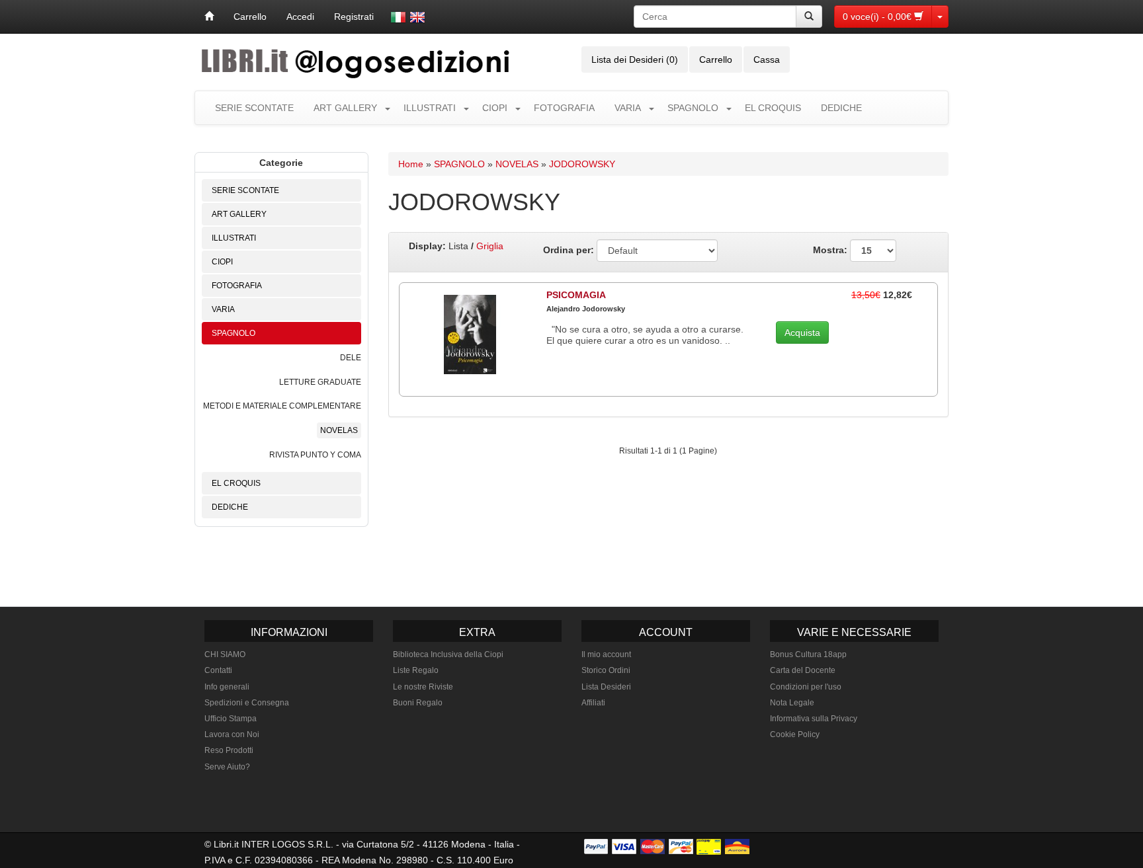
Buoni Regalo (418, 702)
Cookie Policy (795, 734)
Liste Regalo (416, 670)
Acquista (802, 332)
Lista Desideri (606, 686)
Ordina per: (568, 250)
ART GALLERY (345, 107)
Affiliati (593, 702)
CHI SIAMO (224, 654)
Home (410, 164)
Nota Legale (792, 702)
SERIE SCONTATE (254, 107)
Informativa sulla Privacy (813, 718)
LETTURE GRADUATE (320, 382)
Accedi (300, 16)
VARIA (627, 107)
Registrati (354, 16)
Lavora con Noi (231, 734)
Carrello (250, 16)
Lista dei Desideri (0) (634, 59)
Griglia (489, 246)
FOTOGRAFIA (564, 107)
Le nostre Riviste (423, 686)
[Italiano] (398, 17)
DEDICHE (841, 107)
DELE (350, 357)
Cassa (766, 59)
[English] (417, 17)
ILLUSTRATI (429, 107)
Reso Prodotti (228, 750)
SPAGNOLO (692, 107)
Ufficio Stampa (230, 718)
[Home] (209, 16)
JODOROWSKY (582, 164)
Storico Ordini (605, 670)
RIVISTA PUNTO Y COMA (315, 454)
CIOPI (494, 107)
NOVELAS (339, 430)
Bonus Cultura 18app (808, 654)
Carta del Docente (802, 670)
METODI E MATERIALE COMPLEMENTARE (282, 406)
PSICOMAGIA (576, 295)
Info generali (226, 686)
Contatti (218, 670)
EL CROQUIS (773, 107)
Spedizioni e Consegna (246, 702)
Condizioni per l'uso (805, 686)
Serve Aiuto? (227, 766)
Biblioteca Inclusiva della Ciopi (448, 654)
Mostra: (831, 250)
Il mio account (606, 654)
